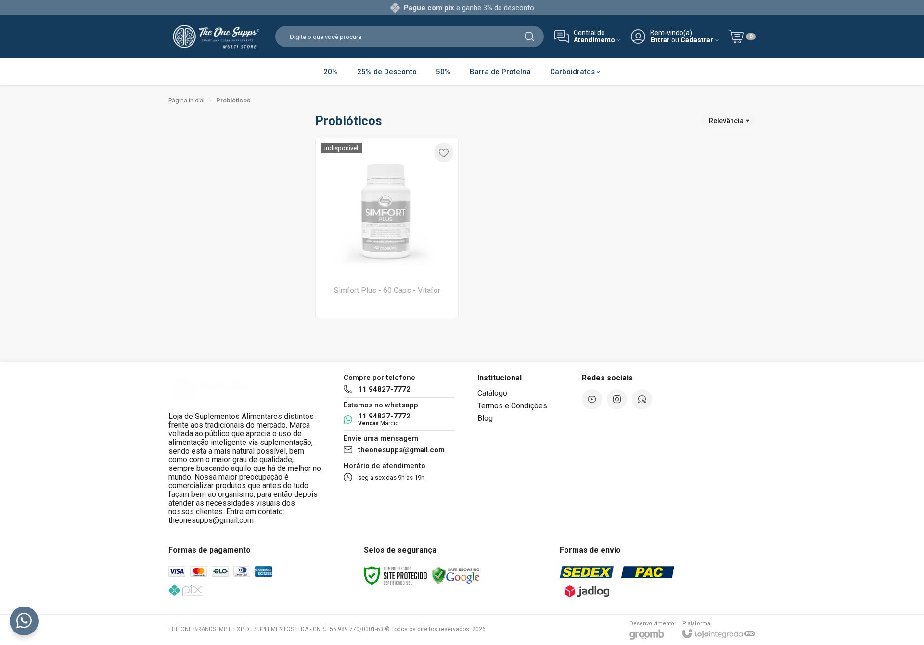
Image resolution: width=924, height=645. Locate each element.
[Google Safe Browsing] (456, 575)
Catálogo (492, 393)
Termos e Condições (512, 405)
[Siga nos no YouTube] (592, 399)
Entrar (660, 40)
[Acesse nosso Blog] (642, 399)
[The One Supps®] (216, 36)
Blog (485, 418)
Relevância (726, 121)
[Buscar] (529, 36)
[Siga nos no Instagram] (617, 399)
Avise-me (387, 299)
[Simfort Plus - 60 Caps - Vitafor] (387, 228)
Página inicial (186, 100)
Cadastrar (696, 40)
